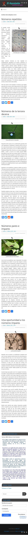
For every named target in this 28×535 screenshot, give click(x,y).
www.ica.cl (17, 528)
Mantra (16, 531)
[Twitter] (24, 3)
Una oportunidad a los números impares (13, 321)
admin (4, 21)
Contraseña (5, 508)
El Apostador (6, 531)
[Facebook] (22, 3)
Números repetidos (11, 19)
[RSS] (26, 3)
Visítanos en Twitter (6, 488)
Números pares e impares (10, 227)
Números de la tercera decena (13, 113)
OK (23, 494)
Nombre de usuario (7, 503)
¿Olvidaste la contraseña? (22, 517)
